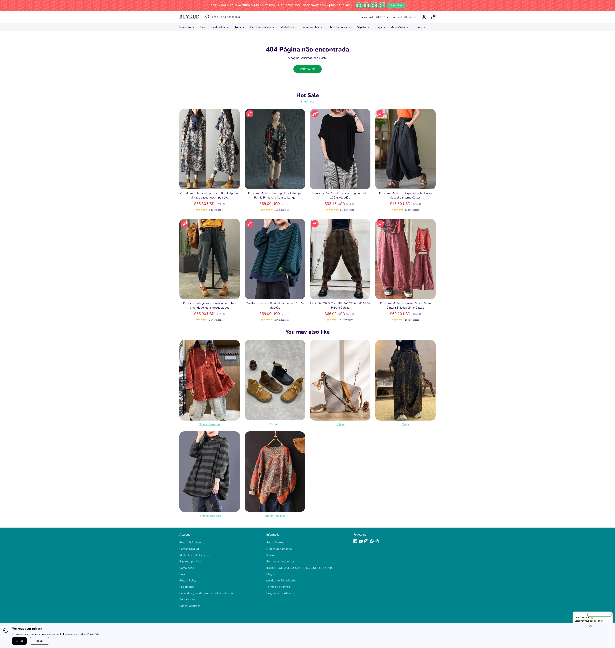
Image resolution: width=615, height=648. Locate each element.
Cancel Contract (189, 606)
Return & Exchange (191, 542)
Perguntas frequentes (280, 561)
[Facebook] (355, 541)
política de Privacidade (281, 580)
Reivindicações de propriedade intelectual (206, 593)
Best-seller (218, 27)
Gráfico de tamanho (279, 549)
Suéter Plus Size (274, 515)
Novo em (185, 27)
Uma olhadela (210, 184)
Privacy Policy (93, 633)
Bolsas (340, 424)
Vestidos (286, 27)
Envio (182, 574)
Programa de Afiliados (280, 593)
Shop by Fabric (338, 27)
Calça (405, 424)
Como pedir (186, 568)
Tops (238, 27)
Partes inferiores (261, 27)
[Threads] (377, 541)
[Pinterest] (372, 541)
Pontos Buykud (189, 549)
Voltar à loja (307, 69)
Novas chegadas (209, 424)
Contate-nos (187, 599)
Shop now (307, 102)
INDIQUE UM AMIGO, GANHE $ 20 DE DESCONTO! (300, 568)
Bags (379, 27)
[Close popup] (599, 614)
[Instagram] (366, 541)
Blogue (271, 574)
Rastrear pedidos (190, 561)
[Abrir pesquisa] (207, 16)
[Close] (601, 626)
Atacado (271, 555)
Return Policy (187, 580)
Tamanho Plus (310, 27)
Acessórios (398, 27)
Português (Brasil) (402, 17)
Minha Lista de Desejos (194, 555)
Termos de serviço (278, 587)
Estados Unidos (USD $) (371, 17)
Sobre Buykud (275, 542)
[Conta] (424, 17)
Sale (203, 27)
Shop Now (396, 5)
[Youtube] (361, 541)
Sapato (362, 27)
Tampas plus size (209, 515)
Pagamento (186, 587)
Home (418, 27)
